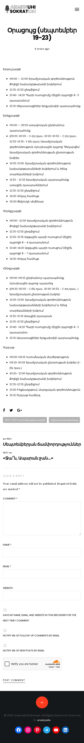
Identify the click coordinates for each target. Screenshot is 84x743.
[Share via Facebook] (4, 410)
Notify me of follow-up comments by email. (31, 635)
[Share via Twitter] (11, 410)
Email (7, 566)
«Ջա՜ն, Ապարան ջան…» (28, 458)
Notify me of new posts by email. (24, 650)
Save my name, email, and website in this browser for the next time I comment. (39, 617)
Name (7, 544)
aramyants (44, 720)
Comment (10, 498)
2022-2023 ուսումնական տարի (25, 419)
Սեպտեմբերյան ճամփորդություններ (42, 444)
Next (6, 452)
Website (8, 588)
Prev (9, 438)
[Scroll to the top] (42, 702)
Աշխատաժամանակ (64, 419)
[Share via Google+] (19, 410)
